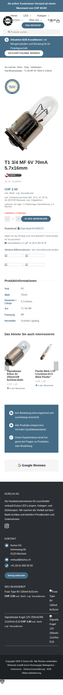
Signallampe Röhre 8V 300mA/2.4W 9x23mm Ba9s (43, 375)
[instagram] (7, 584)
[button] (7, 366)
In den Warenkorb (36, 219)
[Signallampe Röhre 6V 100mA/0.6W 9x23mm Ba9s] (17, 353)
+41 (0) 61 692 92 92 (37, 243)
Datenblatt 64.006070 (32, 228)
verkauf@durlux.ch (15, 243)
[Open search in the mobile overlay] (31, 32)
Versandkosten (27, 193)
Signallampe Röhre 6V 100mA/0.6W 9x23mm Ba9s (15, 375)
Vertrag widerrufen (16, 633)
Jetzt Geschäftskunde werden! (44, 250)
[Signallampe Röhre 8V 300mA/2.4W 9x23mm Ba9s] (45, 353)
